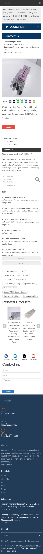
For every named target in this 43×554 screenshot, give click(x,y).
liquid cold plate (29, 284)
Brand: (6, 141)
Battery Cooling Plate (11, 296)
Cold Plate (7, 279)
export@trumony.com (9, 425)
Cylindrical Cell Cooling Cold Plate (16, 275)
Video (3, 486)
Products (4, 482)
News (3, 489)
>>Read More (6, 465)
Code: (6, 144)
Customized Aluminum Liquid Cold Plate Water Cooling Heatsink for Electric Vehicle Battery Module (29, 331)
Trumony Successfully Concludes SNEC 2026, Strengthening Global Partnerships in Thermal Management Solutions (20, 517)
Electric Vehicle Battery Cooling (15, 292)
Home (3, 476)
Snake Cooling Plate (30, 296)
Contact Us (5, 492)
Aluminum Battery (10, 288)
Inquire (8, 127)
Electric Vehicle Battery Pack (14, 271)
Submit (8, 392)
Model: (6, 138)
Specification (8, 150)
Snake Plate (19, 279)
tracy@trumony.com (16, 47)
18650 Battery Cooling (12, 284)
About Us (5, 479)
